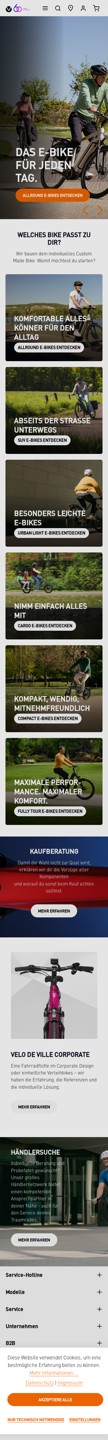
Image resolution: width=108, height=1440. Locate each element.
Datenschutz (40, 1383)
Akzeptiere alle (55, 1399)
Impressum (70, 1383)
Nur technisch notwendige (35, 1419)
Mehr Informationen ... (54, 1373)
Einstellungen (85, 1419)
